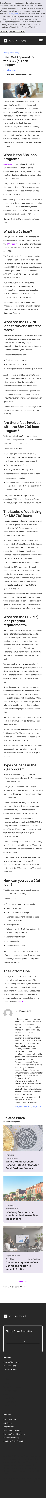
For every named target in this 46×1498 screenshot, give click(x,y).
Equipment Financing (12, 1430)
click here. (22, 1001)
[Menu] (39, 40)
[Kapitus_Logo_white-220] (19, 40)
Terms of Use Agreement (13, 1387)
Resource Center (10, 1366)
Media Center (8, 1398)
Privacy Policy (13, 13)
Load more (24, 1281)
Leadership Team (10, 1391)
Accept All (4, 31)
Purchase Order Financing (14, 1441)
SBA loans (7, 164)
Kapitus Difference (11, 1362)
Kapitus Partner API (11, 1401)
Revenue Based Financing (14, 1434)
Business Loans (9, 1419)
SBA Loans (24, 1287)
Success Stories (10, 1369)
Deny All (12, 31)
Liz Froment (10, 70)
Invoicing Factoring (11, 1437)
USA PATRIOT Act (10, 1405)
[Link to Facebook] (18, 34)
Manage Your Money (11, 53)
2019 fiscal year (13, 244)
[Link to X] (8, 34)
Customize (20, 31)
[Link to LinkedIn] (5, 34)
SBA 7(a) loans (13, 1287)
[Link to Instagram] (14, 34)
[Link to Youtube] (11, 34)
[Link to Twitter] (15, 1016)
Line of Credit (8, 1426)
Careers (6, 1394)
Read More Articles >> (28, 1106)
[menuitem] (39, 40)
